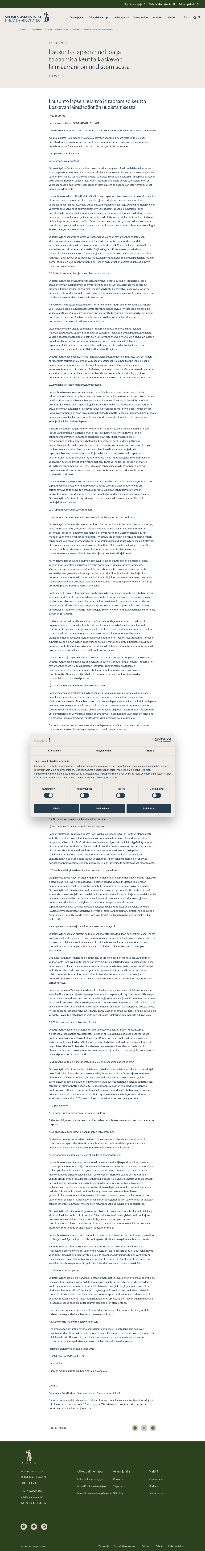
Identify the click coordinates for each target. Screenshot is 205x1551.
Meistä (172, 17)
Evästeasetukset (176, 1546)
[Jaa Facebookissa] (135, 1428)
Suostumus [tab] (54, 750)
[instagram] (23, 1526)
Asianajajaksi (121, 17)
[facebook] (34, 1526)
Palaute (159, 1546)
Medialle (154, 1486)
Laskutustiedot (157, 1493)
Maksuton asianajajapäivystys (94, 1493)
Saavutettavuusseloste (125, 1546)
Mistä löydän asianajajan (91, 1486)
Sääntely (118, 1493)
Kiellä (56, 808)
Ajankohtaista (140, 17)
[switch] (84, 795)
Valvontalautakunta (160, 4)
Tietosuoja (103, 1546)
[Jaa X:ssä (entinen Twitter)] (144, 1428)
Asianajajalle (76, 17)
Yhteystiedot (156, 1479)
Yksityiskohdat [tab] (102, 750)
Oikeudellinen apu (99, 17)
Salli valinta (102, 808)
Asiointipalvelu (187, 4)
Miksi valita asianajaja (90, 1479)
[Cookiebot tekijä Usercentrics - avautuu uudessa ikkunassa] (157, 740)
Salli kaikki (149, 808)
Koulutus (158, 17)
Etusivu (23, 29)
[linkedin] (44, 1526)
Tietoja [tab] (150, 750)
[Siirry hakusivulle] (185, 17)
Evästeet (146, 1546)
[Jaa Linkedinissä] (153, 1428)
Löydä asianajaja (133, 4)
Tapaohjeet (119, 1486)
